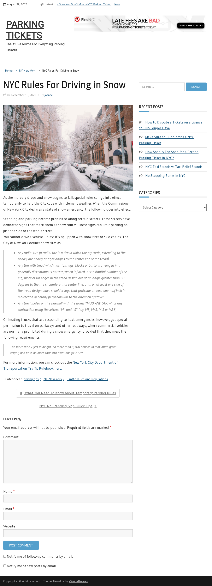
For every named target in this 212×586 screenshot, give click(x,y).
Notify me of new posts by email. (32, 566)
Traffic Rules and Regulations (87, 379)
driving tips (31, 379)
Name (9, 491)
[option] (70, 4)
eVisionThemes (78, 581)
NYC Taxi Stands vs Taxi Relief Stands (173, 166)
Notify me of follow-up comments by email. (40, 556)
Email (8, 509)
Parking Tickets (25, 30)
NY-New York (52, 379)
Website (9, 526)
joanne (49, 95)
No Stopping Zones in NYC (165, 175)
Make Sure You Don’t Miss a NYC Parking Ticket (68, 4)
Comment (11, 437)
